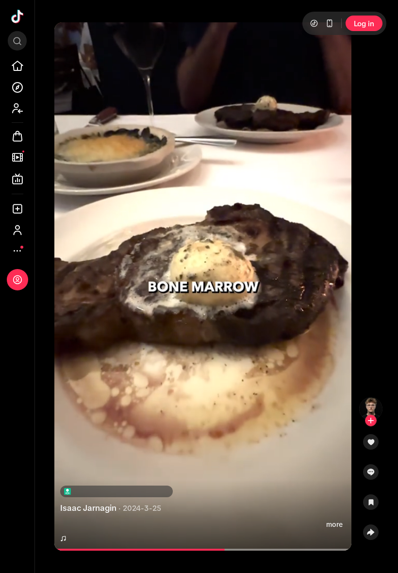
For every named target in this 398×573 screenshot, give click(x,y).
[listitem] (17, 66)
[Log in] (17, 279)
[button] (371, 445)
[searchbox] (17, 41)
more (334, 524)
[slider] (145, 550)
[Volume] (70, 38)
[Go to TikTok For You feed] (17, 16)
